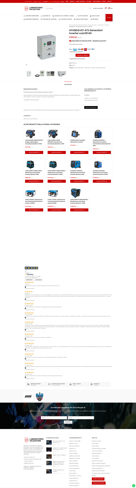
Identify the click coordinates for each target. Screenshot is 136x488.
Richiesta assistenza (98, 483)
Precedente (29, 279)
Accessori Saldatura (73, 465)
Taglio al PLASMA (73, 453)
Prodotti (74, 25)
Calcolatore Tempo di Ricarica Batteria (101, 473)
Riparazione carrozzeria (74, 458)
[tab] (68, 84)
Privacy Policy (95, 443)
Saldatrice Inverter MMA (74, 441)
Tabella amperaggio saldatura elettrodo (101, 465)
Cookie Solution (95, 446)
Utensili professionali (82, 25)
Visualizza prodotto (34, 152)
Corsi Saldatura (95, 458)
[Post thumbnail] (49, 442)
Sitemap (94, 475)
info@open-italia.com (37, 1)
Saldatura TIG (72, 448)
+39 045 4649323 (28, 1)
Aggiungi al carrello (82, 55)
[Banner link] (28, 396)
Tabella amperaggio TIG (97, 468)
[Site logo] (33, 8)
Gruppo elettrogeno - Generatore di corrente (98, 25)
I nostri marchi (72, 470)
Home (70, 25)
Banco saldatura (73, 473)
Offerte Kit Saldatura (74, 485)
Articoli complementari (74, 468)
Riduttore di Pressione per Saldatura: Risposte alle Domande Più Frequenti (59, 463)
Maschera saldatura (73, 463)
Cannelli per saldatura (74, 483)
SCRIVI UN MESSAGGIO (91, 107)
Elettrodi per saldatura (74, 446)
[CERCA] (90, 8)
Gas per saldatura (73, 460)
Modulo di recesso (98, 478)
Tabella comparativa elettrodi (98, 463)
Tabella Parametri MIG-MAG (98, 470)
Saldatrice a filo (72, 450)
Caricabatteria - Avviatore (75, 475)
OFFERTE (109, 17)
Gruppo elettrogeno (73, 478)
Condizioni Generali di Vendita (99, 448)
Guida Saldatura (95, 456)
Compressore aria (73, 480)
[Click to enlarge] (26, 65)
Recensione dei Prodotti (97, 460)
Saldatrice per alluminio (74, 456)
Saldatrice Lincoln (73, 443)
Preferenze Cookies (96, 441)
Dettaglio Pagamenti (96, 453)
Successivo (38, 279)
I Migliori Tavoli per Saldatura (59, 455)
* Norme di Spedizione (97, 450)
